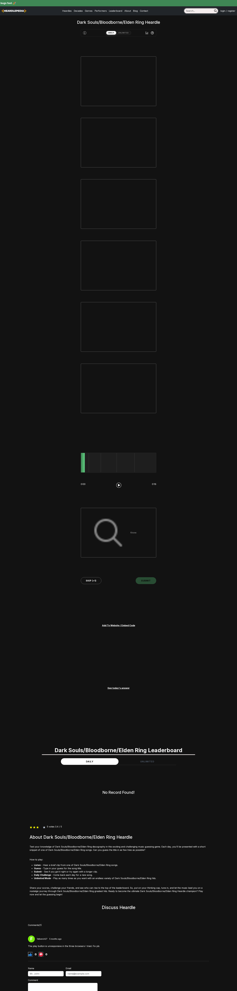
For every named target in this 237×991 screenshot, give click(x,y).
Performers (101, 10)
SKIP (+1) (91, 580)
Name (31, 968)
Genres (88, 10)
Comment (33, 980)
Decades (78, 10)
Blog (135, 10)
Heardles (67, 10)
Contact (144, 10)
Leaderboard (115, 10)
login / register (227, 10)
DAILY (111, 33)
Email (68, 968)
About (127, 10)
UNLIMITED (123, 33)
